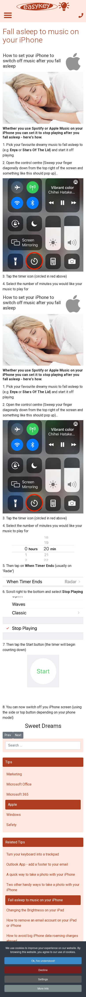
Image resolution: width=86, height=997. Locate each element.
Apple (12, 804)
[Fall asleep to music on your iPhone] (43, 98)
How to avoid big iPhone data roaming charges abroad (42, 938)
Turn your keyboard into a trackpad (32, 854)
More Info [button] (43, 988)
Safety (11, 825)
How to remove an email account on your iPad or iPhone (41, 923)
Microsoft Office (19, 784)
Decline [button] (43, 970)
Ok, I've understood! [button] (43, 960)
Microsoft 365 (17, 794)
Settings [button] (43, 979)
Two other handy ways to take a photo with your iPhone (42, 887)
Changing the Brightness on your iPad (35, 910)
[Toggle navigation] (8, 15)
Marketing (14, 774)
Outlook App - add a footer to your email (37, 864)
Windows (13, 815)
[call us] (81, 15)
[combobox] (43, 745)
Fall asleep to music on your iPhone (35, 900)
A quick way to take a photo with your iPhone (40, 874)
